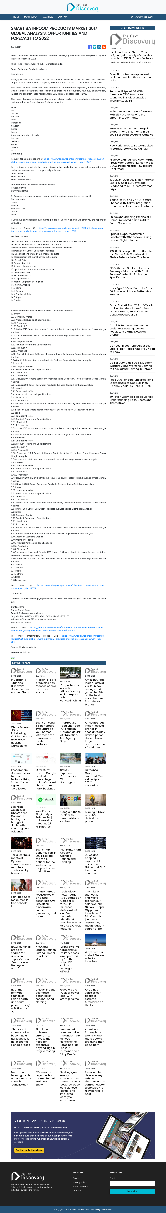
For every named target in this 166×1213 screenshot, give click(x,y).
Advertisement (80, 1186)
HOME (16, 16)
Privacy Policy (80, 1182)
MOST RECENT (31, 16)
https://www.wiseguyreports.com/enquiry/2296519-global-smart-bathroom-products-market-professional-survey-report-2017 (58, 230)
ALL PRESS (48, 16)
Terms (76, 1178)
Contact (77, 1190)
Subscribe (132, 1191)
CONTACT (63, 16)
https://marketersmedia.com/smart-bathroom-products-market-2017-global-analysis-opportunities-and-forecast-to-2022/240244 (58, 629)
